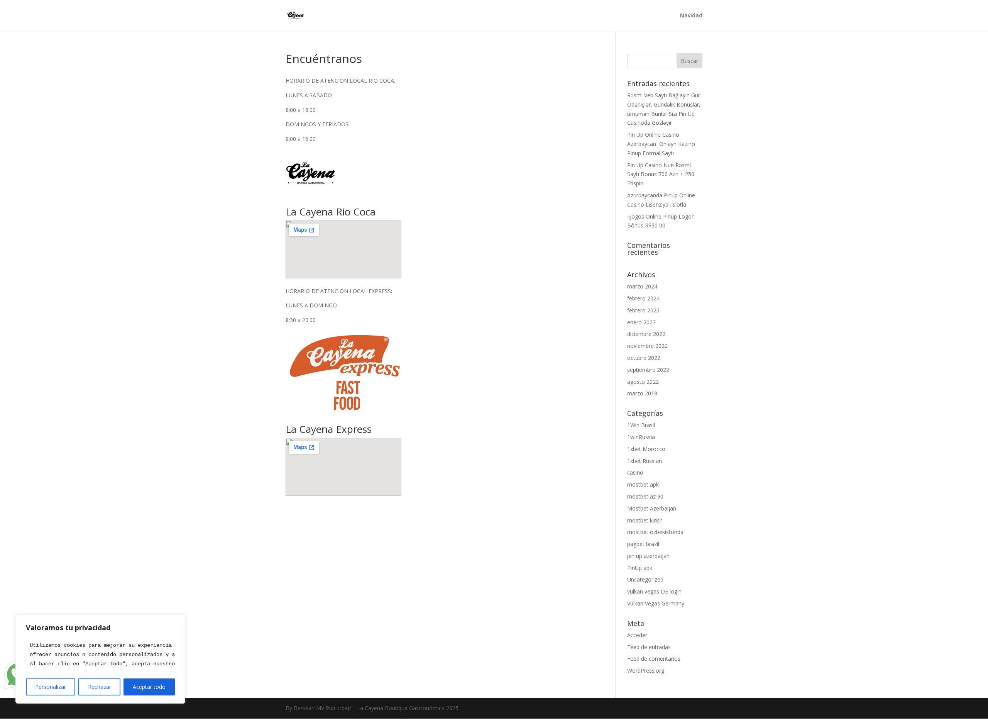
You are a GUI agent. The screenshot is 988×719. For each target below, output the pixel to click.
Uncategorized (645, 579)
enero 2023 (641, 322)
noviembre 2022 (647, 345)
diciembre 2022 (646, 333)
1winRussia (641, 437)
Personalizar (50, 686)
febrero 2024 (643, 298)
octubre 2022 (643, 357)
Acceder (637, 635)
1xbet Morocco (646, 449)
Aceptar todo (149, 686)
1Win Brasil (641, 425)
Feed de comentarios (653, 658)
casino (635, 472)
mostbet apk (643, 484)
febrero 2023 (643, 310)
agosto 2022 (643, 381)
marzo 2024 (642, 286)
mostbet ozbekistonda (655, 532)
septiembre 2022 (648, 369)
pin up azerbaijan (648, 556)
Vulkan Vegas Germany (655, 603)
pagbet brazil (643, 544)
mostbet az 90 (645, 496)
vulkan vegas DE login (654, 591)
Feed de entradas (649, 647)
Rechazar (99, 686)
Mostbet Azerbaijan (651, 508)
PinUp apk (639, 567)
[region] (100, 659)
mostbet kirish (645, 520)
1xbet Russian (644, 461)
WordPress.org (645, 670)
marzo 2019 (642, 393)
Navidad (691, 16)
